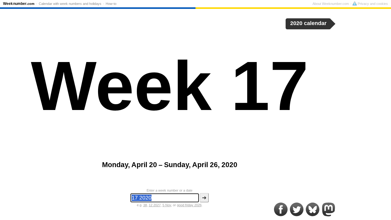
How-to (111, 4)
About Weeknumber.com (330, 4)
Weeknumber (19, 4)
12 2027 (155, 205)
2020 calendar (308, 23)
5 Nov (167, 205)
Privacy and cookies (372, 4)
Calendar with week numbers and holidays (70, 4)
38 (145, 205)
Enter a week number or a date (169, 190)
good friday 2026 (189, 205)
